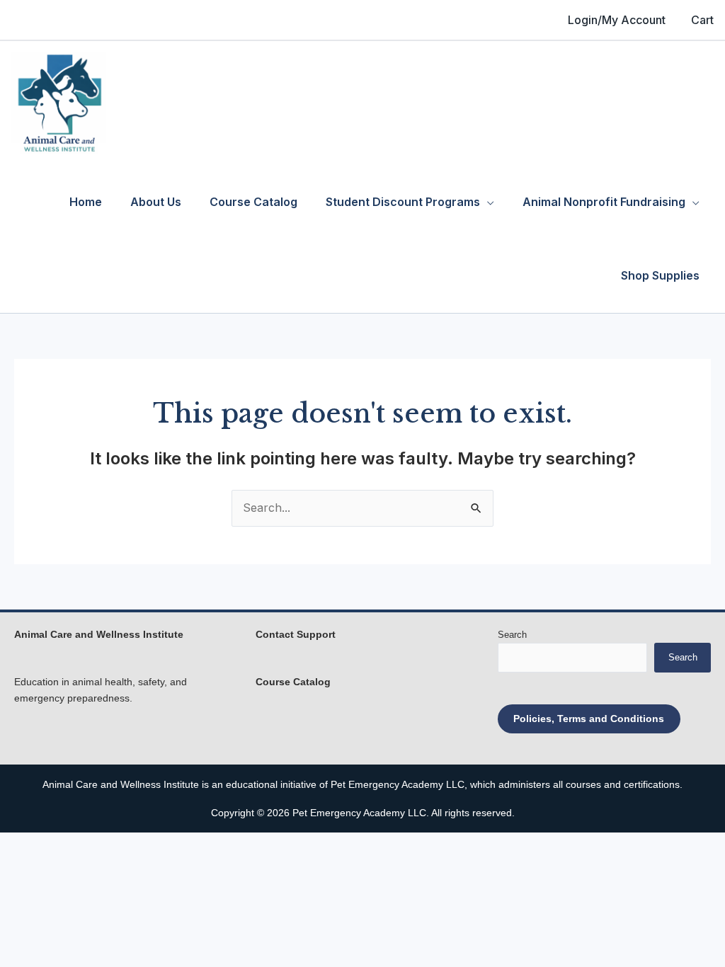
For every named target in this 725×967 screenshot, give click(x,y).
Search (512, 634)
